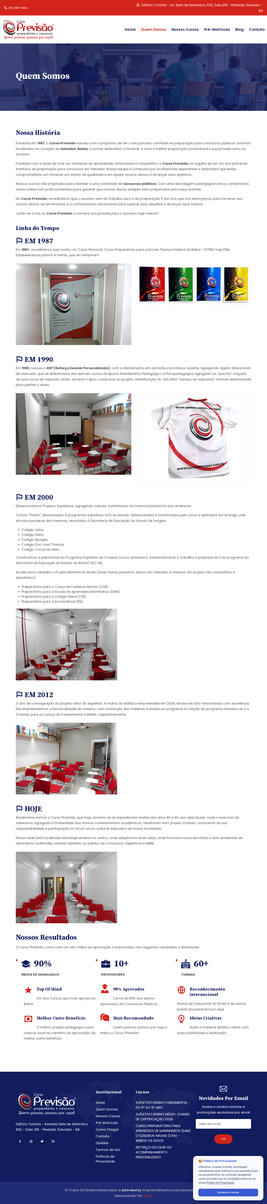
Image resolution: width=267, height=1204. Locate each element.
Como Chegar (107, 1129)
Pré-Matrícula (107, 1122)
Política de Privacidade (220, 1182)
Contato (102, 1136)
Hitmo (148, 1195)
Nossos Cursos (108, 1116)
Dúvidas (102, 1143)
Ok (223, 1139)
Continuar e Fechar (228, 1192)
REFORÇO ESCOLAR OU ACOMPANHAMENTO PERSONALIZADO (153, 1152)
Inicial (100, 1102)
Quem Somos (107, 1109)
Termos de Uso (108, 1149)
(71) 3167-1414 (18, 8)
